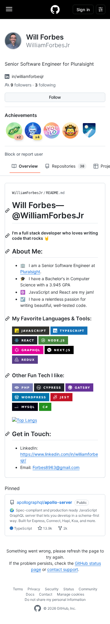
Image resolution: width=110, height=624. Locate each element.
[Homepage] (55, 9)
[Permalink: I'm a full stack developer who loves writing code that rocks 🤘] (8, 236)
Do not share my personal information (55, 599)
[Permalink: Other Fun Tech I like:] (8, 375)
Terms (18, 589)
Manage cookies (70, 594)
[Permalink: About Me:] (8, 251)
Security (52, 589)
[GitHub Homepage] (37, 608)
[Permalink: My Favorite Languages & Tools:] (8, 318)
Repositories (68, 166)
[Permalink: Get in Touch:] (8, 434)
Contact (45, 594)
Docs (30, 594)
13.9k (47, 528)
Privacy (34, 589)
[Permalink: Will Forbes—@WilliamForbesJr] (8, 210)
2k (64, 528)
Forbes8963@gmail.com (56, 467)
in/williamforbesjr (28, 76)
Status (68, 589)
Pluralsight (30, 271)
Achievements (21, 115)
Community (88, 589)
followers (22, 84)
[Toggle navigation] (9, 9)
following (45, 84)
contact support (62, 569)
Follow (55, 97)
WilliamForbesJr (27, 193)
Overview (28, 166)
